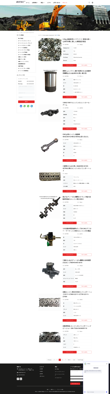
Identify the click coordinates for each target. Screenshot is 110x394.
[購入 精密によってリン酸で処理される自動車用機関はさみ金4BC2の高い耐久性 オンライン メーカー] (50, 81)
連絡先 (26, 101)
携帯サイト (53, 389)
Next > (69, 359)
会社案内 (41, 371)
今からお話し (84, 65)
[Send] (107, 392)
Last (74, 359)
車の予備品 (20, 38)
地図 (47, 389)
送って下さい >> (75, 383)
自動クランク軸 (21, 59)
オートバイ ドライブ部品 (24, 50)
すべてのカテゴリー (58, 377)
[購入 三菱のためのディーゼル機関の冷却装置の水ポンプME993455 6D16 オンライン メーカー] (49, 270)
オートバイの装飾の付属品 (24, 54)
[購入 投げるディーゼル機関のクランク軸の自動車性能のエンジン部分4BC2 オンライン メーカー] (50, 207)
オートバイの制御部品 (23, 70)
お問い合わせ (42, 376)
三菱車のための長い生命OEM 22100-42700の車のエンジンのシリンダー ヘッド (77, 168)
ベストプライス (69, 65)
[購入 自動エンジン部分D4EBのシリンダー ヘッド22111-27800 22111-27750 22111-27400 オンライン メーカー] (49, 302)
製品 (21, 32)
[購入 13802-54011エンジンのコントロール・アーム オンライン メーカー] (49, 113)
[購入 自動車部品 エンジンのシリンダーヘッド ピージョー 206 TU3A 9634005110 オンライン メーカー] (49, 336)
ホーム (18, 32)
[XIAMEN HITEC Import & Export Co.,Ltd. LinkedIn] (21, 379)
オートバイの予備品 (22, 52)
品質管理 (41, 373)
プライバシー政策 (60, 389)
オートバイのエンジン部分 (24, 45)
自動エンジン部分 (22, 56)
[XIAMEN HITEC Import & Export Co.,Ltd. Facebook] (18, 379)
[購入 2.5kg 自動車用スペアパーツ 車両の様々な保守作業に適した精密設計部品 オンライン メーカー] (49, 49)
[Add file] (85, 392)
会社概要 (41, 368)
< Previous (49, 359)
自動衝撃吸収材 (21, 63)
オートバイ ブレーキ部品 (24, 68)
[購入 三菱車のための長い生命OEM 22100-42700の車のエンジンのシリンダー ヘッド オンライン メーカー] (49, 176)
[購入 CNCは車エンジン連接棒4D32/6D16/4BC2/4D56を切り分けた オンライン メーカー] (49, 144)
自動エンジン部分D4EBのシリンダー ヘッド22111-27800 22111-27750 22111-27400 (77, 294)
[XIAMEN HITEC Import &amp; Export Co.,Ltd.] (20, 1)
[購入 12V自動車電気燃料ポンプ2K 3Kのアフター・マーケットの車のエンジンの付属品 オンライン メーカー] (49, 238)
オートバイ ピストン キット (24, 40)
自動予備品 (20, 66)
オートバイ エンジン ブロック (25, 43)
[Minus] (107, 364)
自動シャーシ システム (23, 61)
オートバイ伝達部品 (22, 47)
